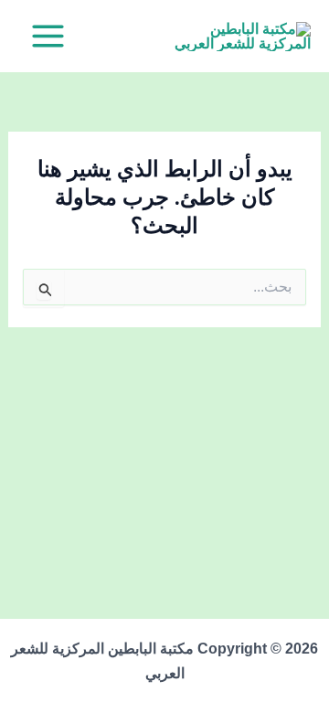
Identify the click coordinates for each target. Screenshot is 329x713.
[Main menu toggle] (48, 36)
